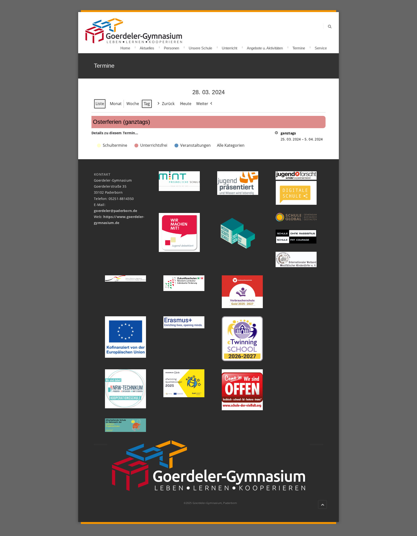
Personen (171, 46)
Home (125, 46)
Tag (147, 103)
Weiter (202, 103)
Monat (116, 103)
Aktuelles (147, 46)
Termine (298, 46)
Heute (185, 103)
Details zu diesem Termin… (114, 133)
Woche (132, 103)
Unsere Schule (200, 46)
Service (321, 46)
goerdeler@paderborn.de (115, 210)
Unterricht (229, 46)
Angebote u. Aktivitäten (265, 46)
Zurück (168, 103)
